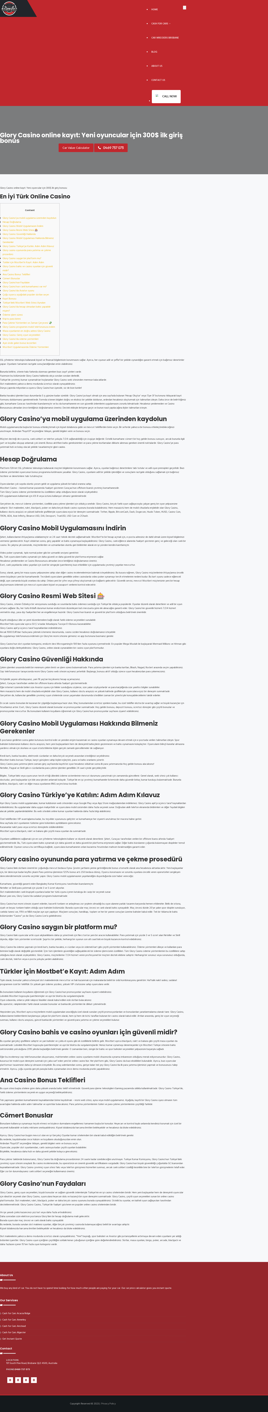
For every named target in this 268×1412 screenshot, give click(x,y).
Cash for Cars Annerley (14, 1320)
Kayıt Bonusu (9, 299)
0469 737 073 (22, 1369)
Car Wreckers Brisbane (165, 38)
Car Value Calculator (76, 147)
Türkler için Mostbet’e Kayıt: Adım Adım (23, 262)
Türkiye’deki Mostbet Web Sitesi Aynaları (24, 303)
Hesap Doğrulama (12, 222)
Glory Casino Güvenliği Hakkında (19, 234)
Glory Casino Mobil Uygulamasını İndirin (23, 226)
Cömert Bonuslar (11, 279)
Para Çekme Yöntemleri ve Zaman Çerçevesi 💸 (27, 323)
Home (154, 9)
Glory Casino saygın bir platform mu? (22, 258)
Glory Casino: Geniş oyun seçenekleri (21, 335)
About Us (156, 66)
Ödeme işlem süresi (13, 315)
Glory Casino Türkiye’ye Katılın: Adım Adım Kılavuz (28, 246)
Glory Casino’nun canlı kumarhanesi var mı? (25, 287)
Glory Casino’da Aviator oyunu (18, 291)
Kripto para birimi (12, 319)
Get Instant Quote (12, 1339)
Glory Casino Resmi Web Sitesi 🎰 (20, 230)
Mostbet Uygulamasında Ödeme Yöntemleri (26, 347)
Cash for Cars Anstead (14, 1326)
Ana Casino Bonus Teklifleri (16, 275)
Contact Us (158, 80)
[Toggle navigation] (184, 7)
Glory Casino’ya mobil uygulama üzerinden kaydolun (29, 218)
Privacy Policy (108, 1404)
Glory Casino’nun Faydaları (16, 283)
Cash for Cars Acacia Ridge (16, 1313)
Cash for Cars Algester (14, 1333)
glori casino (59, 447)
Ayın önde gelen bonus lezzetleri (19, 343)
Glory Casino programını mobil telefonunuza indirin (29, 327)
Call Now (169, 96)
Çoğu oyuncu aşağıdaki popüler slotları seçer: (26, 295)
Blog (154, 52)
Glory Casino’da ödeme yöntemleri (20, 339)
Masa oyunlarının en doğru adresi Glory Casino (26, 331)
